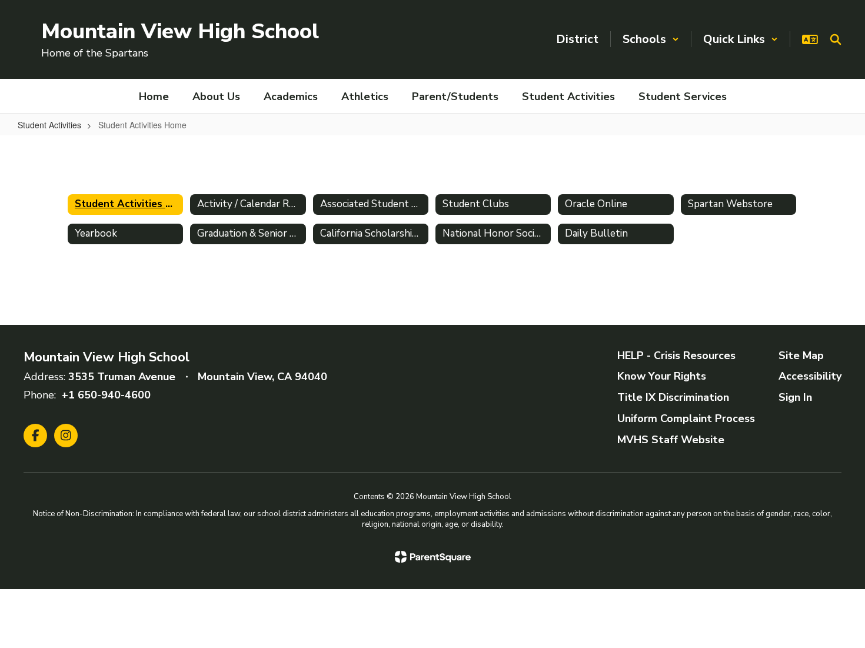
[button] (651, 39)
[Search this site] (835, 39)
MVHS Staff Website (670, 440)
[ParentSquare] (433, 557)
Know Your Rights (661, 376)
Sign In (795, 397)
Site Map (801, 355)
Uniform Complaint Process (686, 418)
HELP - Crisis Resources (676, 355)
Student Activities (49, 125)
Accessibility (809, 376)
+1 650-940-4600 (106, 395)
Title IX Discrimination (673, 397)
